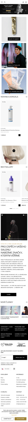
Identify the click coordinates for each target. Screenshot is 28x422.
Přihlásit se (14, 216)
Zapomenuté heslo (14, 222)
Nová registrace (14, 220)
